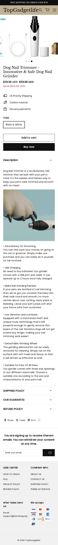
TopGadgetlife (19, 10)
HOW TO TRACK (11, 474)
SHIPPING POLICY (39, 484)
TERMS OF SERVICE (40, 489)
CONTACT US (37, 479)
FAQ (5, 479)
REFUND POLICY (11, 489)
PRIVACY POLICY (11, 484)
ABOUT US (36, 474)
